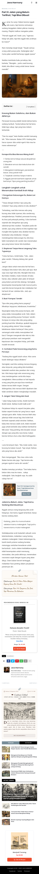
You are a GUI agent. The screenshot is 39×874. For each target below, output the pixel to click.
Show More (19, 641)
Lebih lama (32, 683)
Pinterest (27, 871)
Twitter (20, 871)
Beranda (4, 8)
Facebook (12, 871)
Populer (10, 743)
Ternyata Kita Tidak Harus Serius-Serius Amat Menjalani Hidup (22, 812)
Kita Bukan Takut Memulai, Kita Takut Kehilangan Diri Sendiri (23, 804)
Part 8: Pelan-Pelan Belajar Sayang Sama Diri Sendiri (17, 582)
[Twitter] (13, 660)
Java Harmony (14, 2)
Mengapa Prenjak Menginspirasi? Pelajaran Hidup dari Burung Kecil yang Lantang (22, 764)
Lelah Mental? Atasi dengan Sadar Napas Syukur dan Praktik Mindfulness (24, 748)
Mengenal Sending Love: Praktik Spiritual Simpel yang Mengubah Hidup (24, 756)
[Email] (25, 660)
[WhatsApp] (21, 660)
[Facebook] (8, 660)
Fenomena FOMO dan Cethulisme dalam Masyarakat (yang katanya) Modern (23, 773)
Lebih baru (6, 683)
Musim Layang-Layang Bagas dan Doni (22, 820)
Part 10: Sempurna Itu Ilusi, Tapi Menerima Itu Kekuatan (18, 590)
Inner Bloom (12, 8)
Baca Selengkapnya (19, 735)
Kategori (28, 743)
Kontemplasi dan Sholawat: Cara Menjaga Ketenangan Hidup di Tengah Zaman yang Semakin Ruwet (18, 796)
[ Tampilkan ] (30, 107)
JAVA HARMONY (27, 868)
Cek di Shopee (20, 648)
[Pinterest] (17, 660)
